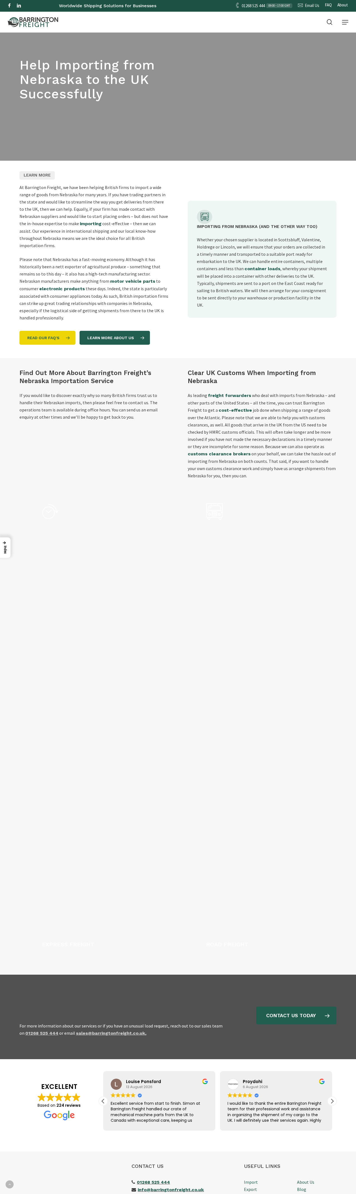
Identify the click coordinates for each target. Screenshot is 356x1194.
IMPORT (74, 17)
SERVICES (235, 17)
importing (91, 223)
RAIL (187, 17)
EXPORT (101, 17)
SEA (148, 17)
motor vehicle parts (132, 281)
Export (250, 1189)
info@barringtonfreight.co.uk (171, 1189)
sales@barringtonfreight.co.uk (110, 1033)
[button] (345, 22)
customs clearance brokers (219, 453)
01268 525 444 (153, 1182)
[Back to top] (10, 1184)
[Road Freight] (265, 725)
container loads (262, 268)
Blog (301, 1189)
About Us (305, 1182)
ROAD (126, 17)
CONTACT (264, 17)
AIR (167, 17)
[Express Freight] (101, 725)
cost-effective (235, 410)
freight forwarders (229, 395)
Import (251, 1182)
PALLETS (206, 17)
